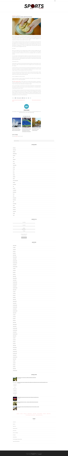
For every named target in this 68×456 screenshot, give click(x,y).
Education (14, 159)
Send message (24, 237)
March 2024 (14, 299)
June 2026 (14, 249)
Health (14, 178)
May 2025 (14, 272)
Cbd (13, 157)
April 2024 (14, 297)
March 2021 (14, 368)
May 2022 (14, 341)
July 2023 (14, 314)
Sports (14, 205)
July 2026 (14, 247)
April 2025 (14, 274)
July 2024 (14, 291)
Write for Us (25, 413)
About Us (21, 413)
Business (14, 155)
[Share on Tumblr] (26, 98)
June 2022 (14, 339)
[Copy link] (30, 98)
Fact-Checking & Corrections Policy (17, 439)
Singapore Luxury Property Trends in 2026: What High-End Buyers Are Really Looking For (16, 129)
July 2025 (14, 268)
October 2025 (14, 264)
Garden (14, 174)
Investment (14, 184)
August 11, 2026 (19, 378)
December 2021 (15, 351)
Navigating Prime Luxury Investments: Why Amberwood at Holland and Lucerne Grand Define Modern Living (32, 382)
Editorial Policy (49, 413)
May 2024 (14, 295)
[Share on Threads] (28, 98)
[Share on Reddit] (24, 98)
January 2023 (14, 326)
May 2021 (14, 364)
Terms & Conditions (39, 413)
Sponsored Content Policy (16, 441)
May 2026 (14, 251)
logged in (16, 136)
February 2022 (15, 347)
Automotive (14, 149)
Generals (14, 176)
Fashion (14, 163)
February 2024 (15, 301)
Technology (14, 211)
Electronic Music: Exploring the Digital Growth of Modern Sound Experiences (28, 397)
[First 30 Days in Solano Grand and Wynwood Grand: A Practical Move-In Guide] (15, 408)
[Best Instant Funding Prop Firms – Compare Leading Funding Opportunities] (15, 403)
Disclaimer (44, 413)
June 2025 (14, 270)
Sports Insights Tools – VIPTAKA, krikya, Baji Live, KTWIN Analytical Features (36, 129)
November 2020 (15, 370)
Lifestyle (14, 188)
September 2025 (15, 266)
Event (13, 161)
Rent (13, 201)
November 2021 (15, 353)
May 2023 (14, 318)
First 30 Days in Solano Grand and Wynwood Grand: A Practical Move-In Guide (28, 406)
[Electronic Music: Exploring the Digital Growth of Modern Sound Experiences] (15, 399)
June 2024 (14, 293)
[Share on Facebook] (15, 98)
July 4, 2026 (18, 407)
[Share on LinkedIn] (19, 98)
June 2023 (14, 316)
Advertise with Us (30, 413)
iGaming (14, 182)
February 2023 (15, 324)
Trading (14, 213)
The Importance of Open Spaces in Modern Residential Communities (26, 377)
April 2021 (14, 366)
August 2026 (14, 245)
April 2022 (14, 343)
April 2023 (14, 320)
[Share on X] (17, 98)
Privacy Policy (34, 413)
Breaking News (14, 15)
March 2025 (14, 276)
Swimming (14, 209)
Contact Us (18, 413)
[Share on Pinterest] (23, 98)
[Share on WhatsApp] (21, 98)
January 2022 (14, 349)
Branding (14, 151)
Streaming (14, 207)
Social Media (14, 203)
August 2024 (14, 289)
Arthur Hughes (26, 110)
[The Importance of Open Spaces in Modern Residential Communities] (15, 379)
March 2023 (14, 322)
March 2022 (14, 345)
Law (13, 186)
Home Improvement (15, 180)
